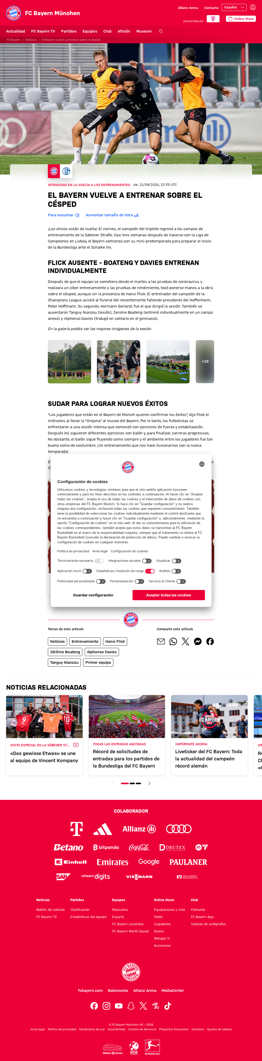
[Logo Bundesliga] (152, 1047)
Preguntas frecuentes (174, 1029)
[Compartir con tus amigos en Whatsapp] (173, 641)
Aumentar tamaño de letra (109, 215)
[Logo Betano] (68, 847)
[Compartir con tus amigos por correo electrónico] (161, 641)
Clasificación (80, 909)
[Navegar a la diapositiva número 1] (125, 783)
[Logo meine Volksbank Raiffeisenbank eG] (186, 877)
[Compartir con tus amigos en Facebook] (210, 641)
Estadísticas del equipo (88, 917)
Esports (118, 917)
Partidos (69, 31)
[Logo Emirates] (112, 862)
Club (107, 31)
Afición (124, 31)
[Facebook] (94, 1006)
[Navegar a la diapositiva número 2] (132, 783)
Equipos (90, 31)
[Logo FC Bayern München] (131, 972)
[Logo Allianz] (139, 828)
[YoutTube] (119, 1006)
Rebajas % (162, 938)
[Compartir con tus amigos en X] (185, 641)
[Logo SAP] (64, 876)
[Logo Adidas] (102, 829)
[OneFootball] (155, 1006)
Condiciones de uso (92, 1029)
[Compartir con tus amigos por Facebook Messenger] (198, 641)
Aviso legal (37, 1029)
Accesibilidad (116, 1029)
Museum (144, 31)
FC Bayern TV (43, 31)
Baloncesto (118, 990)
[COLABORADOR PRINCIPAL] (213, 18)
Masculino (120, 909)
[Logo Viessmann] (139, 877)
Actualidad (15, 31)
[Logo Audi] (179, 828)
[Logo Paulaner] (189, 862)
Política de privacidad (62, 1029)
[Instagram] (106, 1006)
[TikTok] (168, 1006)
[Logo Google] (148, 862)
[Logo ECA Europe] (134, 1048)
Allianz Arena (188, 7)
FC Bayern (13, 39)
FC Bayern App (202, 917)
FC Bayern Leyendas (128, 924)
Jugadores (162, 924)
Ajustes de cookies (219, 1029)
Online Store (164, 900)
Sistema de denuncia (142, 1029)
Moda (158, 917)
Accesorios (162, 945)
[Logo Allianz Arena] (112, 1049)
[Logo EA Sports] (202, 847)
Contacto (211, 7)
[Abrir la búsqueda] (161, 31)
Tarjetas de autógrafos (208, 924)
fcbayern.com (90, 990)
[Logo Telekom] (76, 829)
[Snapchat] (131, 1006)
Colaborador (131, 810)
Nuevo (159, 931)
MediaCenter (172, 990)
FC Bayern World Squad (130, 931)
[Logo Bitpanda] (106, 847)
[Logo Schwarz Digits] (95, 877)
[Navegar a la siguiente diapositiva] (149, 783)
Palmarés (198, 909)
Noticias (31, 39)
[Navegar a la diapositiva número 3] (138, 783)
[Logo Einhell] (70, 862)
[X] (143, 1006)
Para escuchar (60, 215)
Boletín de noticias (50, 909)
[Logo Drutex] (172, 847)
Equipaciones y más (169, 909)
